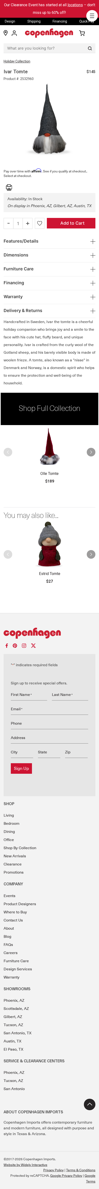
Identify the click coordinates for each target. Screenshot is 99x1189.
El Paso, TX (13, 1049)
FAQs (8, 945)
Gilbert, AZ (13, 1017)
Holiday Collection (17, 61)
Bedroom (11, 823)
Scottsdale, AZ (16, 1009)
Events (9, 896)
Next (88, 454)
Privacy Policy (53, 1170)
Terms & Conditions (80, 1170)
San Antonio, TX (17, 1033)
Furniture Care (16, 961)
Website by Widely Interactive (25, 1165)
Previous (10, 454)
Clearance (13, 864)
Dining (9, 832)
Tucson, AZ (13, 1025)
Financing (60, 21)
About (9, 928)
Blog (7, 936)
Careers (11, 953)
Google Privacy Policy (66, 1176)
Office (9, 840)
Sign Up (21, 768)
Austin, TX (12, 1041)
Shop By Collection (20, 848)
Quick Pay (86, 21)
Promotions (14, 872)
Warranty (11, 977)
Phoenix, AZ (14, 1000)
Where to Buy (15, 912)
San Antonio (14, 1089)
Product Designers (20, 904)
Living (9, 815)
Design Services (18, 969)
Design (10, 21)
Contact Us (13, 920)
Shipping (34, 21)
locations (75, 5)
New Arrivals (15, 856)
